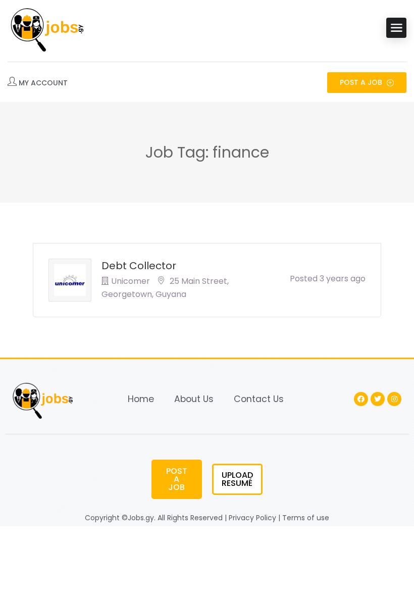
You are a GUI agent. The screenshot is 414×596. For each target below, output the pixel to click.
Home (141, 399)
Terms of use (305, 518)
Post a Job (362, 82)
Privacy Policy (252, 518)
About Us (194, 399)
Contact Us (259, 399)
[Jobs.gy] (45, 28)
